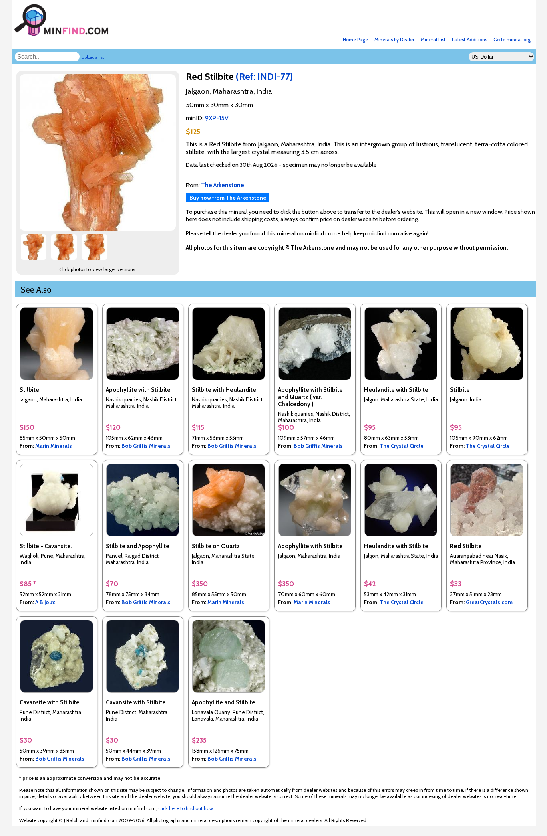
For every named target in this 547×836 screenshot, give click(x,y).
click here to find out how (185, 808)
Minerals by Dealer (394, 39)
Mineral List (433, 39)
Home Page (355, 39)
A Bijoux (45, 602)
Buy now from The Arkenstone (227, 197)
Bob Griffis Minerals (146, 446)
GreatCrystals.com (489, 602)
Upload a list (92, 57)
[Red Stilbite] (99, 228)
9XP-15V (217, 118)
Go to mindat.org (512, 39)
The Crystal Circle (402, 446)
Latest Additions (469, 39)
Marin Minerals (53, 446)
